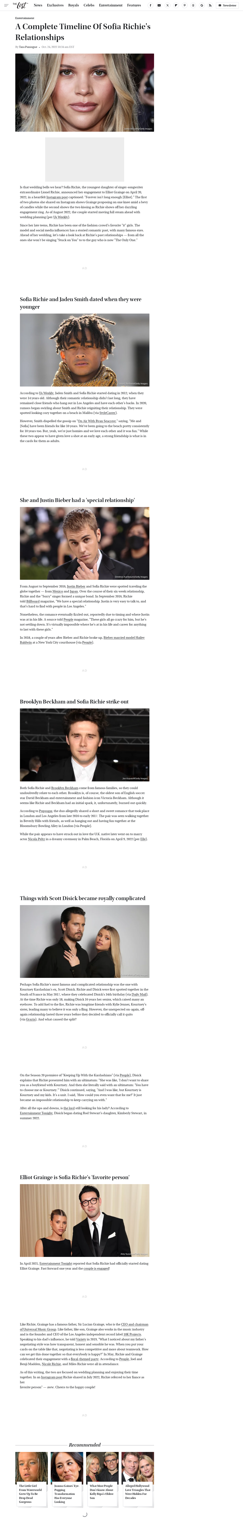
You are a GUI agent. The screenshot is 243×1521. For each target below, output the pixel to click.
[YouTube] (159, 5)
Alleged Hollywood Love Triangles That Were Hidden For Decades (137, 1491)
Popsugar (45, 811)
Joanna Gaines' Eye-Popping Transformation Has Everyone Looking (66, 1494)
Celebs (89, 5)
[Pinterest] (184, 5)
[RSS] (210, 5)
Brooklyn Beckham (64, 788)
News (38, 5)
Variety (81, 1339)
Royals (73, 5)
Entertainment (111, 5)
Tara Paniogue (28, 47)
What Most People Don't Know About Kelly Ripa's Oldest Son (101, 1491)
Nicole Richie (51, 1364)
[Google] (202, 5)
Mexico (57, 591)
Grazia (30, 1019)
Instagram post (57, 197)
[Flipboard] (176, 5)
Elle (143, 839)
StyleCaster (107, 413)
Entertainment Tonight (36, 1113)
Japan (74, 591)
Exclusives (55, 5)
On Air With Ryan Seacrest (97, 421)
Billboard (33, 601)
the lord (69, 1108)
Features (134, 5)
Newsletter (229, 5)
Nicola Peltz (36, 839)
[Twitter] (167, 5)
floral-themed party (85, 1359)
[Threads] (193, 5)
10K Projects (132, 1334)
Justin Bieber (76, 586)
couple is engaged (96, 1268)
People (68, 619)
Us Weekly (60, 217)
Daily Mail (139, 994)
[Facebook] (150, 5)
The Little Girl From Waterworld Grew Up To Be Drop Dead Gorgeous (30, 1494)
